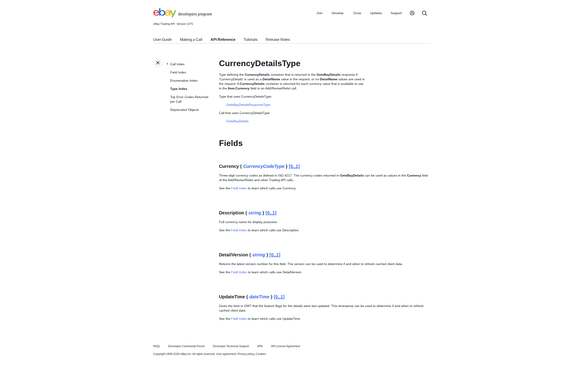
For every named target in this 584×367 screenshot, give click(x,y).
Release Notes (278, 40)
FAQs (156, 346)
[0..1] (294, 166)
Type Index (178, 89)
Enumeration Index (184, 80)
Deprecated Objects (184, 110)
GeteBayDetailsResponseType (248, 105)
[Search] (424, 13)
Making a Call (191, 40)
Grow (357, 13)
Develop (338, 13)
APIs (260, 346)
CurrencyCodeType (263, 166)
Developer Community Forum (186, 346)
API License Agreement (285, 346)
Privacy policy (245, 354)
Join (320, 13)
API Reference (223, 40)
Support (396, 13)
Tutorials (251, 40)
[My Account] (412, 13)
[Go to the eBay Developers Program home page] (182, 16)
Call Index (177, 64)
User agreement (226, 354)
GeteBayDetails (237, 121)
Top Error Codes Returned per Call (189, 99)
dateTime (259, 296)
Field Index (178, 72)
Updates (376, 13)
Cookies (261, 354)
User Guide (162, 40)
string (254, 212)
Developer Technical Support (231, 346)
